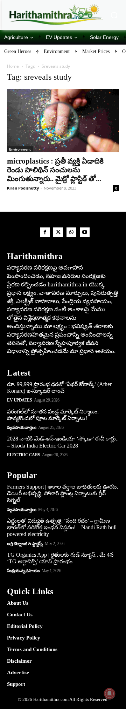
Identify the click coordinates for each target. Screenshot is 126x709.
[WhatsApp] (71, 232)
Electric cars (23, 454)
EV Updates (19, 400)
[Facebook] (45, 232)
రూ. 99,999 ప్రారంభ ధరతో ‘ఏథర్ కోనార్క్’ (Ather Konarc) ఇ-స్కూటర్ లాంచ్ (59, 387)
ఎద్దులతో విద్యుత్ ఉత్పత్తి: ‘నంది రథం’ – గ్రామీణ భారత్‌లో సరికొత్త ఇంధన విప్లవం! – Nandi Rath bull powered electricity (62, 527)
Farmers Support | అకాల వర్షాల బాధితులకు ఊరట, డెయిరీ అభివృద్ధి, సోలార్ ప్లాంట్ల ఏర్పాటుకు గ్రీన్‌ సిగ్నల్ (62, 493)
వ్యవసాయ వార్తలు (21, 427)
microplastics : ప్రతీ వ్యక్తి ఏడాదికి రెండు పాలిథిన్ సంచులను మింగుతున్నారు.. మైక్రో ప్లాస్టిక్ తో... (55, 170)
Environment (20, 149)
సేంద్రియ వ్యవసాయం (23, 570)
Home (13, 66)
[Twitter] (58, 232)
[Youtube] (85, 232)
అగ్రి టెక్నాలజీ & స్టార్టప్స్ (25, 543)
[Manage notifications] (109, 693)
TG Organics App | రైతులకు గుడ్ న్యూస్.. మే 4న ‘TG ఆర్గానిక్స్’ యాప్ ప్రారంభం (60, 558)
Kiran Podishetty (23, 188)
